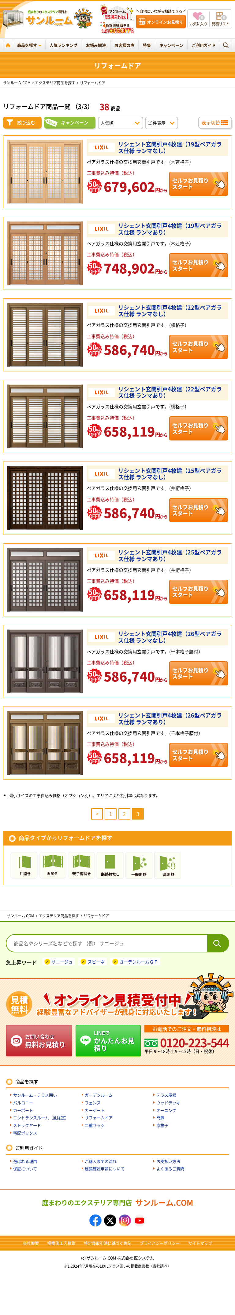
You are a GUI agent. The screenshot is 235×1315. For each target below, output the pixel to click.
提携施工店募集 (61, 1243)
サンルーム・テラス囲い (35, 1095)
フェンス (93, 1102)
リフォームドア (99, 1117)
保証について (25, 1168)
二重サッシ (95, 1125)
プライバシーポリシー (160, 1243)
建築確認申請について (105, 1168)
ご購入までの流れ (101, 1161)
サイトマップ (200, 1243)
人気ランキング (63, 45)
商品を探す (27, 45)
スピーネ (96, 962)
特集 (147, 45)
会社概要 (31, 1243)
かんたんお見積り (114, 1041)
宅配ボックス (25, 1133)
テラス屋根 (166, 1095)
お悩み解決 (96, 45)
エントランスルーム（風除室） (41, 1117)
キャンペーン (171, 45)
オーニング (166, 1110)
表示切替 (211, 122)
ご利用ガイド (204, 45)
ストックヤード (27, 1125)
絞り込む (26, 122)
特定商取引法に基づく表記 (108, 1243)
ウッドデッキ (168, 1102)
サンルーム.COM (117, 1202)
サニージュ (62, 962)
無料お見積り (45, 1041)
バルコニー (23, 1102)
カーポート (23, 1110)
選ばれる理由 (25, 1161)
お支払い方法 (168, 1161)
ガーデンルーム (99, 1095)
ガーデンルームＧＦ (138, 962)
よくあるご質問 (170, 1168)
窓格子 (162, 1125)
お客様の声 (124, 45)
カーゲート (95, 1110)
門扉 (160, 1117)
